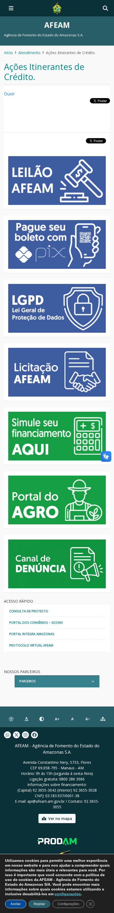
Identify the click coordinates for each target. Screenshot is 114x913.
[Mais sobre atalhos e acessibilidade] (11, 719)
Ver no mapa (60, 818)
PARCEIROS (27, 681)
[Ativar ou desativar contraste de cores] (41, 719)
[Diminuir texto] (88, 719)
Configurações (68, 904)
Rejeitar (39, 904)
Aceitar (16, 904)
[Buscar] (105, 8)
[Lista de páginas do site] (103, 719)
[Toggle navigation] (11, 8)
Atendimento (29, 52)
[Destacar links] (26, 719)
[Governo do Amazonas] (57, 8)
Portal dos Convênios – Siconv (36, 622)
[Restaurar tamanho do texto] (72, 719)
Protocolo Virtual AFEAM (31, 645)
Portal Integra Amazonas (31, 634)
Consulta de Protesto (28, 611)
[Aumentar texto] (57, 719)
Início (8, 52)
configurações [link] (68, 894)
